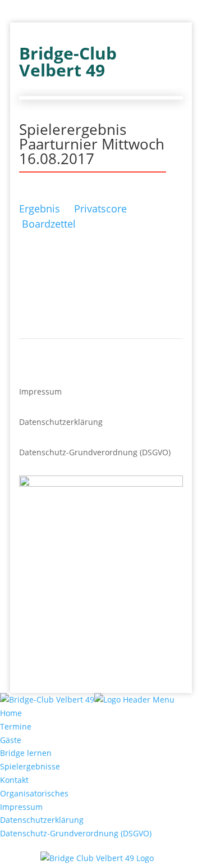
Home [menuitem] (11, 713)
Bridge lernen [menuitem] (26, 753)
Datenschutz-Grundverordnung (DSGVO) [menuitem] (76, 833)
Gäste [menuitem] (10, 740)
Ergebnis (39, 208)
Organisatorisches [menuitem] (34, 793)
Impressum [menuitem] (21, 806)
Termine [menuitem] (15, 726)
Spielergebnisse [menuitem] (30, 766)
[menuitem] (101, 858)
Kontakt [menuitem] (14, 780)
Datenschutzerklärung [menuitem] (42, 819)
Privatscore (100, 208)
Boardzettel (49, 223)
